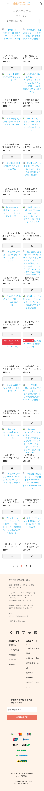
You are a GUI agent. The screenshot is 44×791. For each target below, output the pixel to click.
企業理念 (12, 645)
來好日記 (12, 664)
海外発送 (30, 673)
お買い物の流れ (33, 658)
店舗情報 (12, 655)
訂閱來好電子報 (22, 717)
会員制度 (30, 677)
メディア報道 (14, 650)
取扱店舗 (12, 660)
